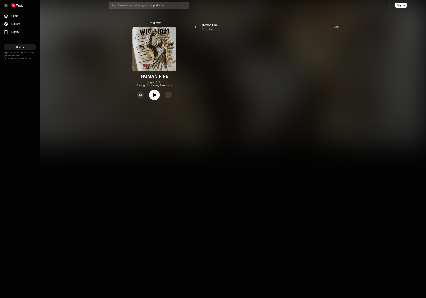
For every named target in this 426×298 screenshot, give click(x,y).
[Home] (17, 5)
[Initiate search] (113, 5)
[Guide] (6, 5)
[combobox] (153, 5)
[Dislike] (318, 27)
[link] (20, 16)
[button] (140, 95)
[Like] (312, 27)
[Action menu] (168, 95)
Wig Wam (155, 22)
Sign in (401, 5)
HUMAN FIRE (209, 24)
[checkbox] (337, 27)
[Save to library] (140, 95)
